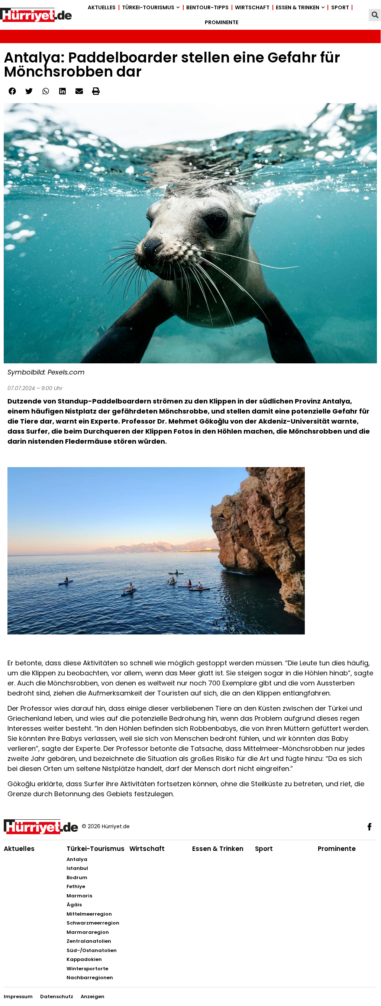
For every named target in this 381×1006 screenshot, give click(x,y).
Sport (340, 7)
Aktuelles (102, 7)
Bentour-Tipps (207, 7)
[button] (375, 15)
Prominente (221, 22)
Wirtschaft (252, 7)
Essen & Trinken (297, 7)
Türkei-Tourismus (148, 7)
